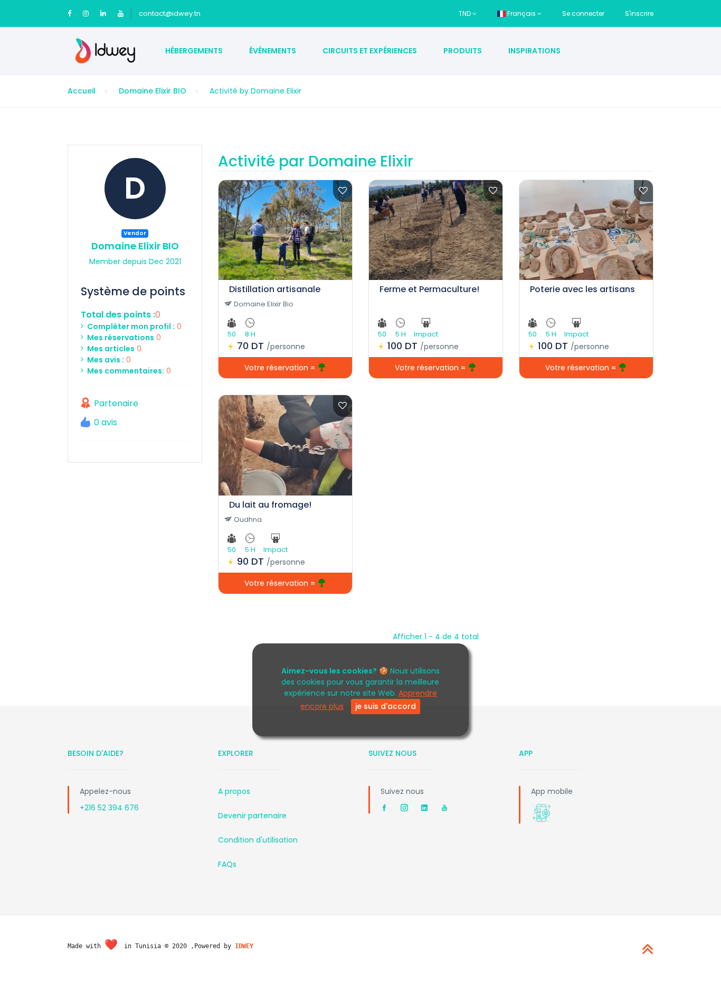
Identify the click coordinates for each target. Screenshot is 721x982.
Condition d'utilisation (258, 840)
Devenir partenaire (252, 815)
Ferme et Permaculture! (429, 289)
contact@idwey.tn (170, 13)
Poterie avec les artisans (582, 289)
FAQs (227, 864)
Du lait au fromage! (270, 505)
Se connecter (583, 13)
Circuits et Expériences (369, 50)
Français (521, 13)
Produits (462, 50)
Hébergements (194, 50)
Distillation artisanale (274, 289)
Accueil (82, 91)
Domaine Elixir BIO (152, 91)
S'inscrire (639, 13)
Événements (272, 50)
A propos (234, 791)
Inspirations (534, 50)
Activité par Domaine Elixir (315, 161)
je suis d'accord (385, 706)
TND (465, 13)
